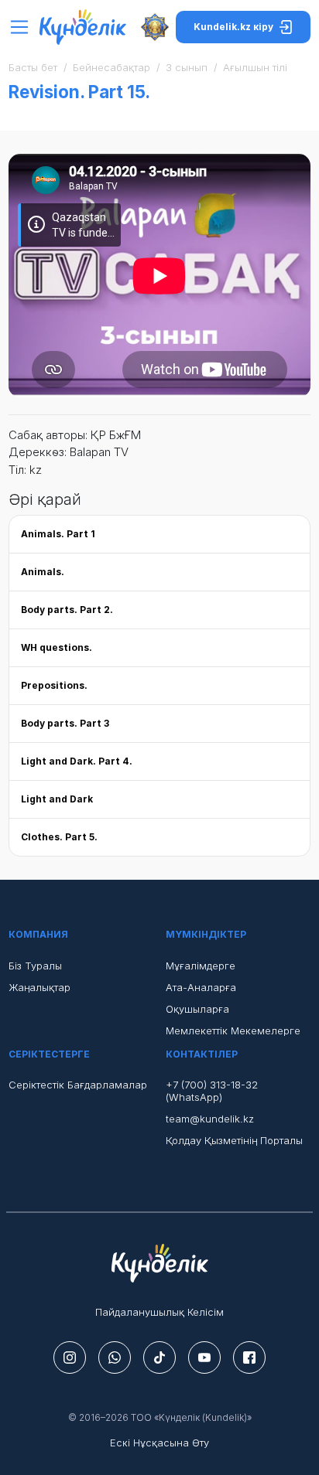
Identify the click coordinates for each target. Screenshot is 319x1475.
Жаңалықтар (39, 987)
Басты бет (33, 67)
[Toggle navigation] (24, 27)
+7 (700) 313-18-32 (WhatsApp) (212, 1090)
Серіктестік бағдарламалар (78, 1084)
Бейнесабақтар (111, 67)
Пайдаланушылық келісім (159, 1312)
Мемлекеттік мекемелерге (233, 1030)
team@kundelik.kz (210, 1118)
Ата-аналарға (201, 987)
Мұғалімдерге (200, 965)
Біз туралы (35, 965)
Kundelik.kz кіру (233, 26)
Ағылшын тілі (255, 67)
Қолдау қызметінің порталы (234, 1140)
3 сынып (187, 67)
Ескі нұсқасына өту (159, 1442)
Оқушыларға (197, 1009)
